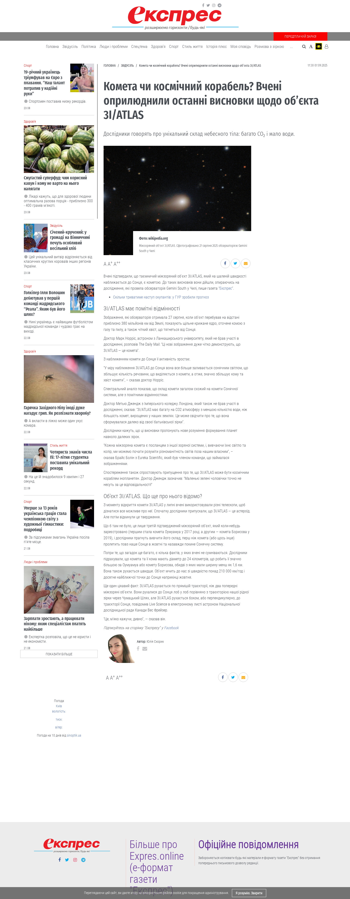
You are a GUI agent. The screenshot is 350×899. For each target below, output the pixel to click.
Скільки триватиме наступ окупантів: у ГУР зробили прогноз (161, 297)
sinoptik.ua (74, 735)
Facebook (171, 628)
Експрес (226, 288)
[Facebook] (203, 5)
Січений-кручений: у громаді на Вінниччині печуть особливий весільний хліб (70, 240)
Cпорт (174, 46)
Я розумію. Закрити (249, 893)
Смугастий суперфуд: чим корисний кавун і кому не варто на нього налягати (55, 183)
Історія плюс (216, 46)
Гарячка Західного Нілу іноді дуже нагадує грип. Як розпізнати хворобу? (57, 410)
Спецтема (139, 46)
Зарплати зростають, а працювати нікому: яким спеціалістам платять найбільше (55, 624)
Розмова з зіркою (269, 46)
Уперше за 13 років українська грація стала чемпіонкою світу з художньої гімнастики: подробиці (45, 518)
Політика (88, 46)
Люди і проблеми (114, 46)
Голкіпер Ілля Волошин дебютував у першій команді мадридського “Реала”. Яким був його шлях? (44, 303)
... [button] (291, 46)
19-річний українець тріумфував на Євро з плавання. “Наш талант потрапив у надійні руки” (44, 82)
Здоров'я (158, 46)
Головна (52, 46)
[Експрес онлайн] (175, 17)
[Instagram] (213, 5)
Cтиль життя (192, 46)
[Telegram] (219, 5)
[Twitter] (208, 5)
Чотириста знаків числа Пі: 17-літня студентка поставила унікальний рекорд (71, 460)
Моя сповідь (240, 46)
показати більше (59, 654)
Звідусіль (70, 46)
